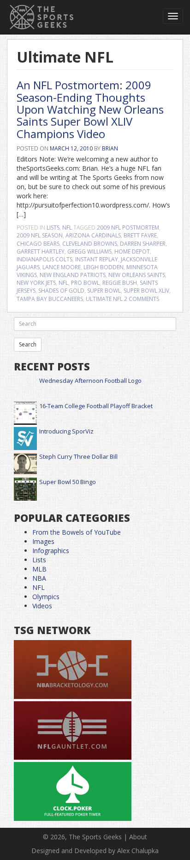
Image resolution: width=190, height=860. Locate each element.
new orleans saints (136, 275)
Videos (42, 605)
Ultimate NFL (104, 299)
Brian (110, 148)
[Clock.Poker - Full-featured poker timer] (72, 791)
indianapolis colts (44, 259)
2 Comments (141, 299)
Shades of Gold (61, 290)
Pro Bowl (85, 283)
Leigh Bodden (103, 267)
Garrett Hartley (41, 251)
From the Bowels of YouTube (76, 532)
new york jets (36, 283)
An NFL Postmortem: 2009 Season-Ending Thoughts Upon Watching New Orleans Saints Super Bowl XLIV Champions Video (90, 109)
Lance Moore (61, 267)
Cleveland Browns (89, 244)
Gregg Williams (89, 251)
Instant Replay (96, 259)
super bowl (104, 290)
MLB (39, 569)
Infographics (50, 550)
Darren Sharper (143, 244)
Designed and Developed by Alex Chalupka (95, 850)
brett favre (140, 235)
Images (43, 541)
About (138, 836)
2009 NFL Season (40, 235)
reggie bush (119, 283)
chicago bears (38, 244)
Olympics (45, 596)
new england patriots (73, 275)
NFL (67, 227)
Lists (53, 227)
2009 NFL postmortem (128, 227)
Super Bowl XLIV (146, 290)
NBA (39, 578)
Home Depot (132, 251)
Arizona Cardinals (93, 235)
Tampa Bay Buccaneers (50, 299)
